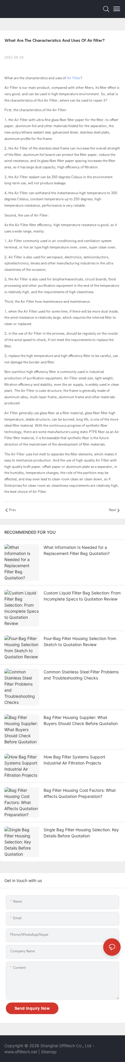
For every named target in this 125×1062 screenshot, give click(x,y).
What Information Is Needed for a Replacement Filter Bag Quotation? (77, 550)
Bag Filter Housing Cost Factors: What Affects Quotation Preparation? (80, 793)
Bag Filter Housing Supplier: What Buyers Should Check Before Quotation (81, 720)
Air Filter (74, 78)
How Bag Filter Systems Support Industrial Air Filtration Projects (74, 759)
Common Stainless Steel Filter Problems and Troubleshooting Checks (81, 674)
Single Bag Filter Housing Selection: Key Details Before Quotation (81, 832)
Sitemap (49, 1051)
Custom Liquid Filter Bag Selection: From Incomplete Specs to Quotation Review (82, 595)
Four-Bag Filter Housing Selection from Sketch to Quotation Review (80, 641)
